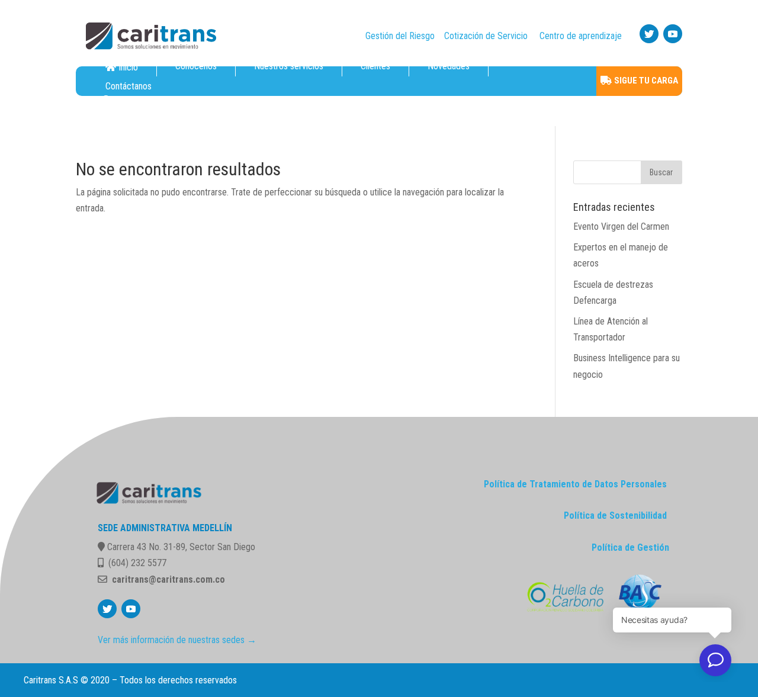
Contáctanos (128, 86)
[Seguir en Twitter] (649, 33)
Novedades (449, 66)
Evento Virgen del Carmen (621, 226)
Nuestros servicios (288, 66)
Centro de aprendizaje (580, 35)
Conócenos (196, 66)
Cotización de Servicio (486, 35)
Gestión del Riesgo (400, 35)
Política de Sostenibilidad (615, 515)
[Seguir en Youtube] (672, 33)
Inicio (128, 67)
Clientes (375, 66)
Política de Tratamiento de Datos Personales (575, 484)
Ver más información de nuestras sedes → (177, 639)
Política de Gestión (630, 547)
